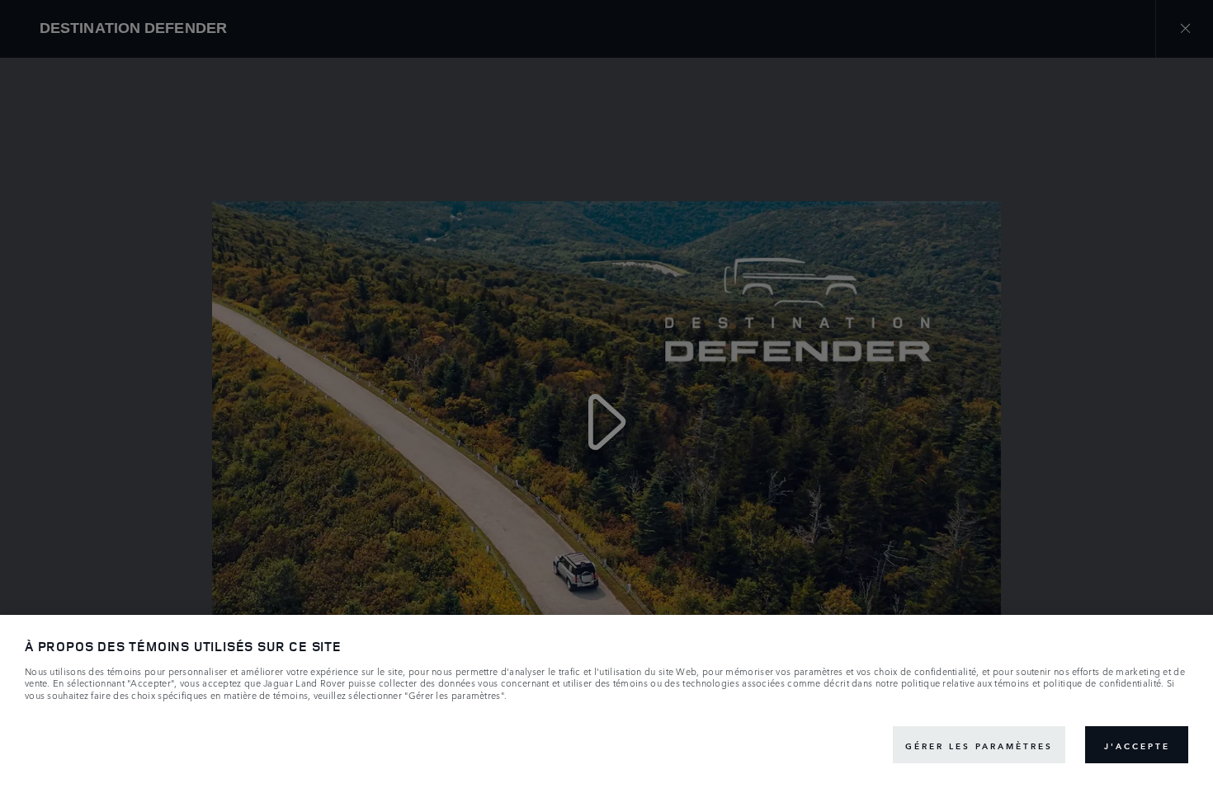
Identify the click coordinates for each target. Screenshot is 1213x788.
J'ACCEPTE (1137, 745)
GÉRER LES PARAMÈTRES (979, 745)
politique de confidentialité (1102, 684)
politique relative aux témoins (965, 684)
